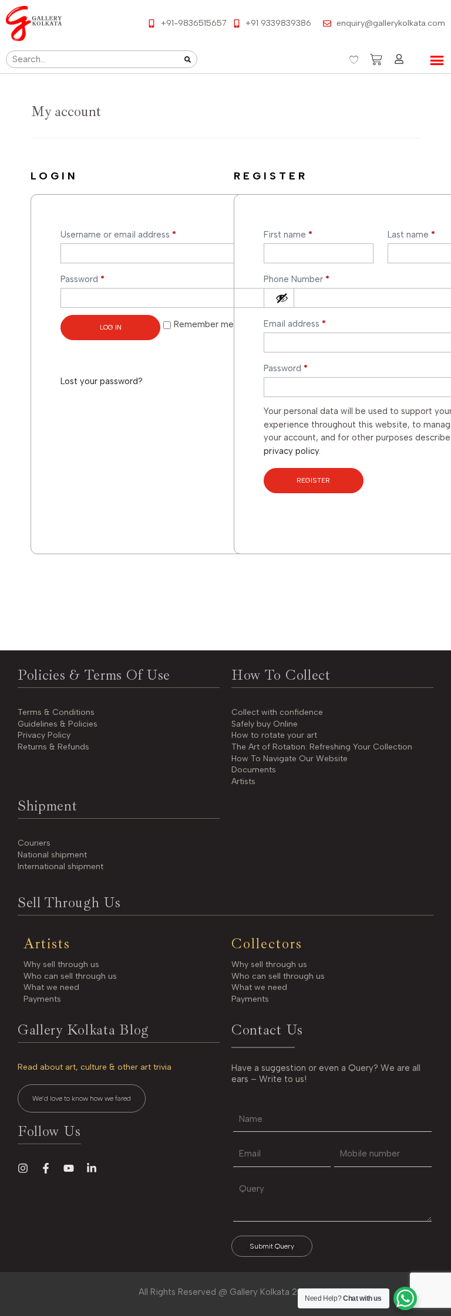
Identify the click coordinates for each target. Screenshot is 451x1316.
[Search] (188, 59)
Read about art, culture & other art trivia (94, 1067)
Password (100, 277)
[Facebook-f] (46, 1168)
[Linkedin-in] (91, 1168)
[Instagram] (23, 1168)
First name (288, 234)
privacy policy (291, 451)
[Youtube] (68, 1168)
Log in (111, 327)
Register (313, 480)
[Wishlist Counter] (353, 59)
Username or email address (136, 233)
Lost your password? (101, 381)
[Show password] (281, 297)
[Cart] (376, 59)
